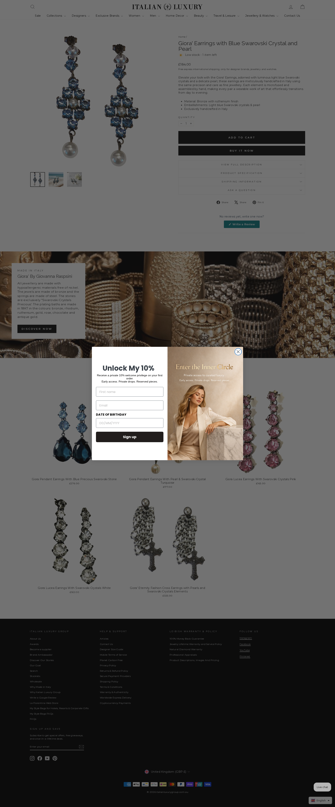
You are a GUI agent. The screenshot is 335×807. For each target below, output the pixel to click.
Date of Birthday (111, 414)
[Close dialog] (238, 351)
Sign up (129, 436)
